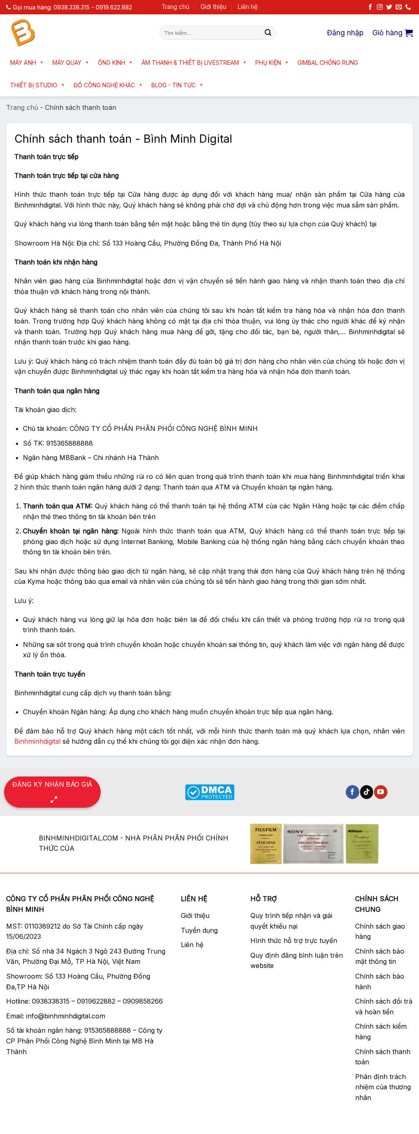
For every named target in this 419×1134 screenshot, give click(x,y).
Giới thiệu (213, 7)
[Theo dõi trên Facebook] (370, 7)
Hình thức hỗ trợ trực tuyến (293, 940)
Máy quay (66, 62)
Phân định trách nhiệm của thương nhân (383, 1087)
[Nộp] (268, 33)
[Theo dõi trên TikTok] (367, 792)
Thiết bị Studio (33, 85)
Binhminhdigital (37, 741)
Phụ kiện (268, 62)
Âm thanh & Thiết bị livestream (190, 62)
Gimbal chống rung (327, 62)
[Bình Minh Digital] (76, 32)
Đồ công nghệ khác (104, 85)
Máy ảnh (23, 62)
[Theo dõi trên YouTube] (380, 792)
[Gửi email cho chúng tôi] (398, 7)
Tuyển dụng (199, 930)
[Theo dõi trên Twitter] (389, 7)
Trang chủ (175, 7)
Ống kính (111, 62)
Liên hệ (247, 7)
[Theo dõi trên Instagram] (380, 7)
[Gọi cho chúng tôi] (408, 7)
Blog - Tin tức (173, 85)
